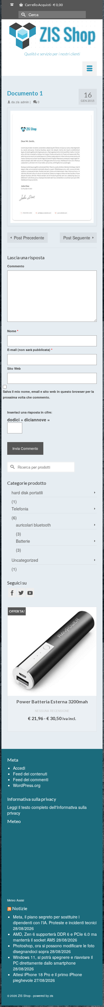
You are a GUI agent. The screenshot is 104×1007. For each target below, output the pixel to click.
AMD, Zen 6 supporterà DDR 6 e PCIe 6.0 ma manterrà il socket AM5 (55, 937)
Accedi (19, 768)
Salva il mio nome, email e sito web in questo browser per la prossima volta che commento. (48, 394)
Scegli (52, 727)
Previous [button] (12, 673)
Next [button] (92, 673)
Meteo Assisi (15, 900)
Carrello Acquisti (43, 5)
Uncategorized (25, 560)
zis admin (22, 101)
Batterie (23, 541)
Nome (12, 331)
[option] (52, 672)
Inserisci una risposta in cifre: (29, 412)
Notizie (19, 908)
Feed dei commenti (30, 779)
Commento (15, 266)
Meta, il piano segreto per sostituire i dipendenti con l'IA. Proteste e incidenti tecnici (54, 919)
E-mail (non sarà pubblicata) (29, 349)
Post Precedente (29, 238)
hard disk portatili (27, 492)
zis (51, 996)
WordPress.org (26, 785)
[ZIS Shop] (52, 36)
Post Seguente (76, 238)
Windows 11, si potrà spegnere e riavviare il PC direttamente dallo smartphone (53, 960)
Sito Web (14, 368)
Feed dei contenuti (30, 774)
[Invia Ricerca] (22, 14)
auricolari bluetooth (33, 525)
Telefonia (20, 509)
